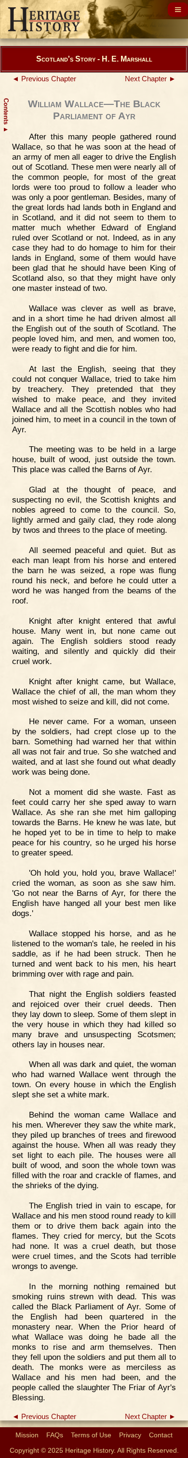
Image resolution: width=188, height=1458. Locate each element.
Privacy (130, 1435)
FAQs (54, 1435)
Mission (27, 1435)
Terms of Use (91, 1435)
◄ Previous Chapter (44, 79)
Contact (161, 1435)
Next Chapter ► (150, 79)
